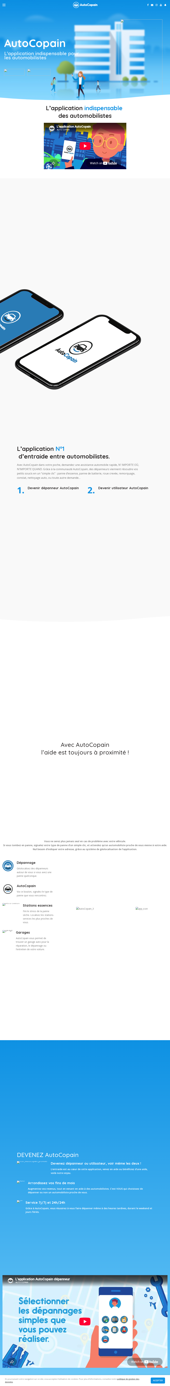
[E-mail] (152, 5)
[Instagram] (156, 5)
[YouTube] (161, 5)
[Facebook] (148, 5)
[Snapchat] (165, 5)
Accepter (158, 1380)
